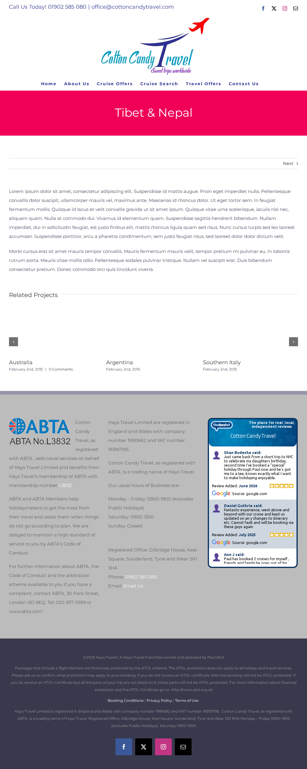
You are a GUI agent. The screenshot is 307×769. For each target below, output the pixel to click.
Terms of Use (186, 700)
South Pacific (242, 362)
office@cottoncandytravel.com (132, 7)
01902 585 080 (141, 577)
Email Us (133, 586)
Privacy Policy (159, 700)
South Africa (144, 362)
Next (288, 163)
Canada (41, 362)
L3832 (65, 485)
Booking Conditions (126, 700)
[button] (13, 341)
